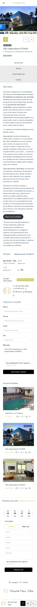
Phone (5, 316)
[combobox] (18, 340)
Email (5, 326)
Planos (18, 80)
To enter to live (26, 390)
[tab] (5, 39)
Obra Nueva (7, 45)
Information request (18, 372)
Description (18, 63)
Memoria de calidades (13, 217)
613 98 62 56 (19, 288)
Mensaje (6, 345)
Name (5, 307)
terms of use (10, 365)
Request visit (18, 570)
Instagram (14, 582)
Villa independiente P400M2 (15, 449)
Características (18, 74)
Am (4, 335)
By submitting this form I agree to (18, 364)
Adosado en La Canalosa (14, 413)
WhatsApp (28, 292)
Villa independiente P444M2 (15, 485)
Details (18, 68)
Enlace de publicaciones (25, 280)
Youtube (25, 582)
